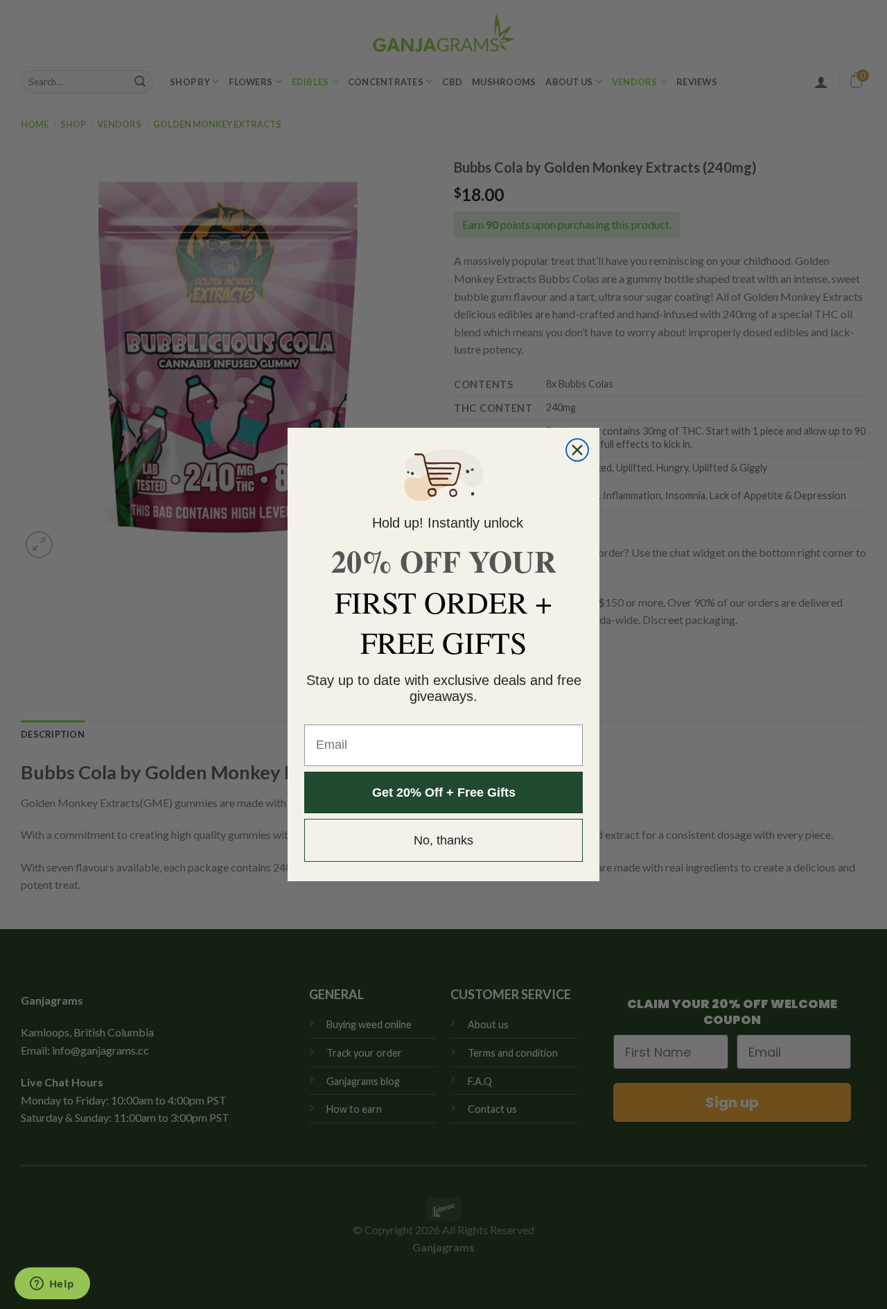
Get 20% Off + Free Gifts (444, 792)
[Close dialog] (577, 450)
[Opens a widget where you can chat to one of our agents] (52, 1284)
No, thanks (443, 840)
